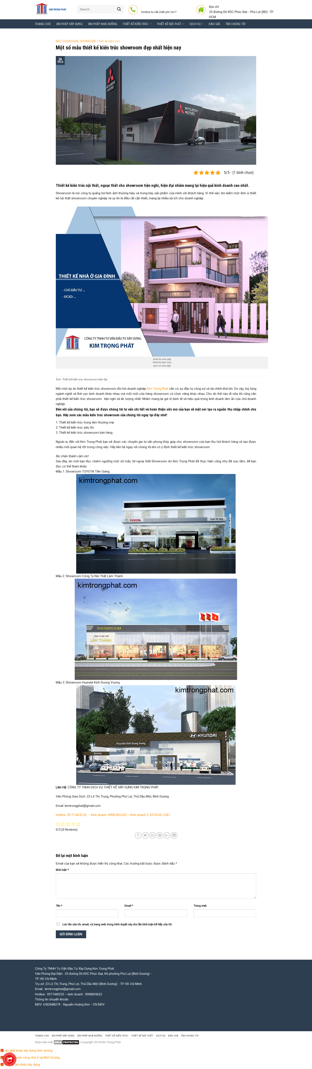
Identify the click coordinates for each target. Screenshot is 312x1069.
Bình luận (62, 869)
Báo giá (214, 24)
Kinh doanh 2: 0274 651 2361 (150, 815)
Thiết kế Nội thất (169, 24)
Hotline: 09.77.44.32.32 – (73, 815)
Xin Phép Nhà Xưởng (102, 24)
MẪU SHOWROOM (67, 41)
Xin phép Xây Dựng (69, 24)
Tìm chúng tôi (236, 24)
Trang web (200, 905)
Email (129, 905)
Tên (59, 905)
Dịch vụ (195, 24)
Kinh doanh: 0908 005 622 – (110, 815)
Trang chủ (43, 24)
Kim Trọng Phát (157, 389)
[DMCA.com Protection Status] (66, 1042)
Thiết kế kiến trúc (135, 24)
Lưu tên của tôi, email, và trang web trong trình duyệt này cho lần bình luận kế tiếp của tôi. (117, 924)
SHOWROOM (88, 41)
